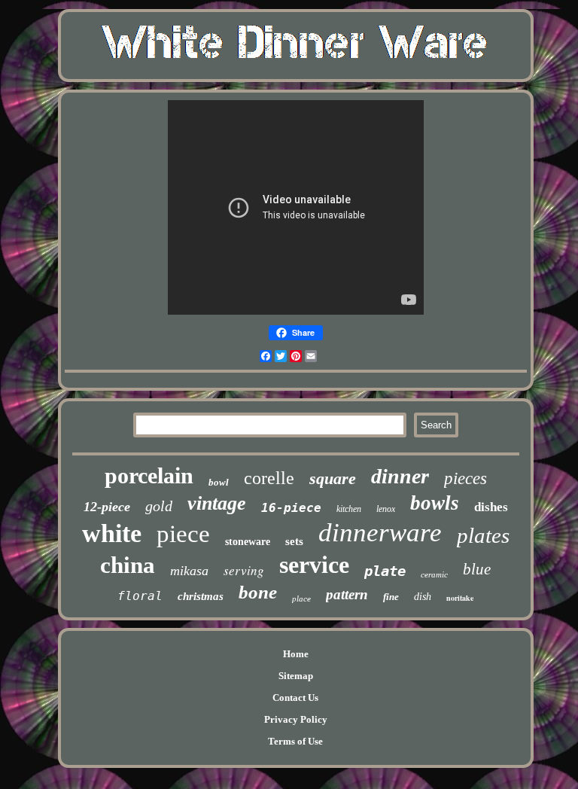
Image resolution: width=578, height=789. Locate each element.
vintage (216, 503)
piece (183, 533)
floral (140, 596)
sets (294, 541)
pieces (465, 478)
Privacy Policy (295, 719)
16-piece (291, 508)
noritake (459, 598)
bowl (218, 482)
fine (391, 596)
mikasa (189, 570)
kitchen (348, 509)
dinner (400, 476)
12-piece (107, 506)
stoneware (247, 541)
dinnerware (380, 532)
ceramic (434, 574)
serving (244, 570)
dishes (491, 507)
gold (158, 506)
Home (296, 654)
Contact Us (295, 697)
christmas (201, 596)
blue (477, 569)
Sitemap (295, 675)
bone (258, 592)
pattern (347, 594)
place (301, 598)
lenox (385, 509)
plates (483, 535)
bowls (434, 503)
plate (385, 570)
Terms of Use (295, 741)
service (314, 564)
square (332, 478)
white (111, 533)
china (127, 565)
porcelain (149, 475)
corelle (269, 478)
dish (422, 596)
